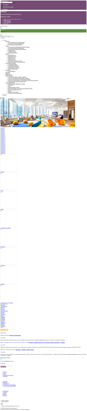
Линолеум (8, 72)
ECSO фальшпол (11, 71)
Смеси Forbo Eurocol (10, 82)
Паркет (7, 54)
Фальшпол (8, 70)
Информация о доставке (8, 6)
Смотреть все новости (5, 357)
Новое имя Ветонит (15, 335)
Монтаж (5, 95)
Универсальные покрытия (13, 67)
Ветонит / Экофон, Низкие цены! (25, 349)
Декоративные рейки (12, 52)
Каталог (5, 40)
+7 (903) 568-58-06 (7, 22)
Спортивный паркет (12, 64)
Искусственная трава (12, 68)
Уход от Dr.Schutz (9, 75)
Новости (5, 395)
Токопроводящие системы (13, 87)
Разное (9, 90)
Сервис (4, 94)
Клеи (9, 86)
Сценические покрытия (13, 66)
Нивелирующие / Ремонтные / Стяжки (16, 83)
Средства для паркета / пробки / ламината (17, 77)
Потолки (7, 41)
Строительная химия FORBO (9, 386)
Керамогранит (9, 74)
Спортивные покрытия (11, 63)
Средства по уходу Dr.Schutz (7, 302)
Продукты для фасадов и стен (14, 89)
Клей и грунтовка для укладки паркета (16, 62)
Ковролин (8, 73)
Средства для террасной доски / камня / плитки (18, 78)
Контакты (5, 9)
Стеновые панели (12, 51)
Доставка (5, 392)
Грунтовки (10, 85)
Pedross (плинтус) (12, 59)
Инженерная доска (12, 56)
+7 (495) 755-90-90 (7, 21)
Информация (4, 11)
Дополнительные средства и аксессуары (17, 81)
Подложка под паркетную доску (15, 60)
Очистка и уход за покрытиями (15, 93)
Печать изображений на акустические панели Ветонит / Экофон (47, 342)
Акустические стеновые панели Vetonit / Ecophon (19, 47)
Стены (7, 45)
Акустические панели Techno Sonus (16, 43)
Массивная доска (12, 55)
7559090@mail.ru (6, 20)
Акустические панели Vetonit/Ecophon (16, 42)
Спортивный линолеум (13, 65)
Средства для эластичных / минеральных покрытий (19, 79)
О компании (5, 4)
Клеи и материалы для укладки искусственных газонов (20, 88)
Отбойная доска (11, 50)
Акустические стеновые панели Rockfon (17, 49)
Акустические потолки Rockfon (15, 44)
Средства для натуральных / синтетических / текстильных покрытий (23, 80)
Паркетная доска (11, 57)
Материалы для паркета (13, 92)
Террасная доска (11, 58)
